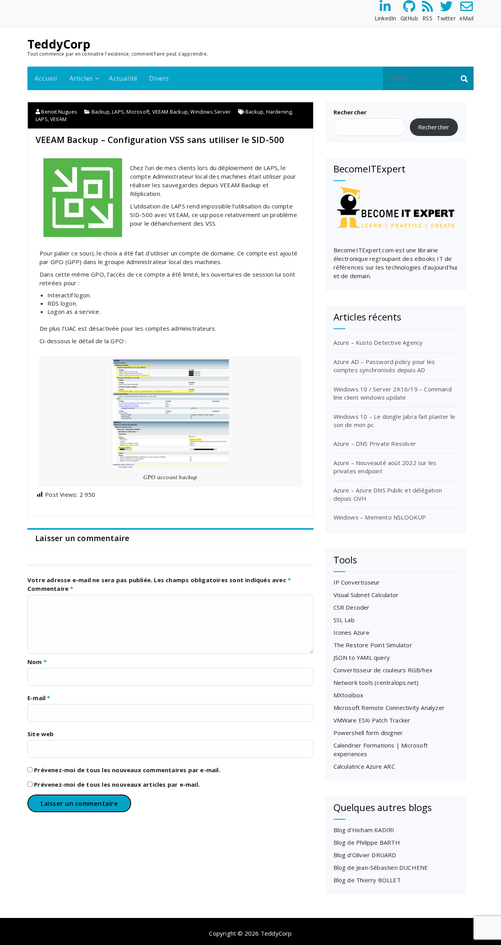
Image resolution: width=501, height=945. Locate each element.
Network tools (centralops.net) (376, 682)
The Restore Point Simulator (372, 645)
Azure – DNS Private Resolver (374, 443)
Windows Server (210, 111)
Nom (37, 662)
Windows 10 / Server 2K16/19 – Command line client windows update (392, 393)
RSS (427, 18)
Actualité (123, 78)
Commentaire (50, 588)
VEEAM (58, 119)
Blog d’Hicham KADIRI (364, 830)
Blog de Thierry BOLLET (367, 880)
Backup (101, 111)
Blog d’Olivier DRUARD (364, 855)
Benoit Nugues (58, 111)
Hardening (279, 111)
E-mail (38, 698)
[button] (464, 78)
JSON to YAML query (361, 657)
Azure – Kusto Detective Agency (378, 342)
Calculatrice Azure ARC (364, 766)
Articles (81, 78)
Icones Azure (351, 632)
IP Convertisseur (356, 582)
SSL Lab (344, 620)
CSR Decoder (351, 607)
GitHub (409, 18)
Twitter (446, 18)
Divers (159, 78)
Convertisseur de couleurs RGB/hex (383, 670)
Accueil (45, 78)
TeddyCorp (58, 44)
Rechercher (350, 112)
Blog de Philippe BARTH (366, 842)
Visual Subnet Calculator (366, 595)
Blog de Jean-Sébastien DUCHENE (380, 867)
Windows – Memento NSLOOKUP (379, 517)
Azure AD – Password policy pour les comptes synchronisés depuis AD (384, 366)
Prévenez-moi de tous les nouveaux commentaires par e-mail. (127, 770)
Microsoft (138, 111)
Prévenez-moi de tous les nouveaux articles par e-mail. (117, 784)
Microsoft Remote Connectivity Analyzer (389, 707)
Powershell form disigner (368, 733)
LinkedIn (385, 18)
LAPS (118, 111)
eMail (467, 18)
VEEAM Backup (170, 111)
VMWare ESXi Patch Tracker (372, 720)
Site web (40, 734)
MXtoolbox (348, 695)
